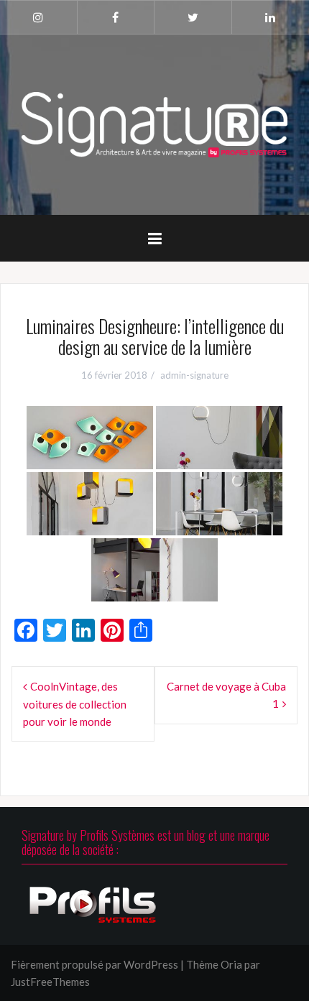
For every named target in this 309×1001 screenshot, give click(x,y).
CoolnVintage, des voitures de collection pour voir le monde (74, 704)
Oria (231, 964)
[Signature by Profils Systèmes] (154, 122)
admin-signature (194, 375)
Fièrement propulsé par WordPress (94, 964)
